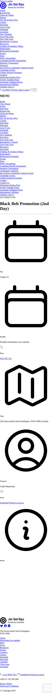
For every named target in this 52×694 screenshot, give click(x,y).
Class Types (5, 27)
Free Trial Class (6, 39)
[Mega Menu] (34, 89)
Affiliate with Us (7, 87)
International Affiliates (9, 84)
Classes (3, 22)
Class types (4, 664)
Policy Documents (7, 58)
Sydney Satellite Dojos (9, 80)
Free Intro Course (21, 90)
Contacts (3, 75)
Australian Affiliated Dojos (11, 82)
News (2, 645)
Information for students (10, 640)
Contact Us (4, 183)
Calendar (4, 662)
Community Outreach (9, 171)
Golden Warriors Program (11, 72)
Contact (3, 180)
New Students (6, 34)
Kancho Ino (5, 13)
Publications (5, 49)
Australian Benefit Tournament (13, 60)
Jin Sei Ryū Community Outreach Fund (16, 68)
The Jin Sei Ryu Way (9, 20)
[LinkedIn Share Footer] (5, 626)
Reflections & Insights (9, 51)
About (2, 10)
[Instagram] (9, 626)
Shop (2, 56)
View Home (5, 104)
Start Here (4, 109)
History (3, 17)
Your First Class (6, 37)
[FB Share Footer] (1, 626)
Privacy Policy (6, 684)
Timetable (4, 29)
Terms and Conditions (9, 686)
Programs (4, 25)
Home (2, 101)
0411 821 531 (6, 358)
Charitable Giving (7, 70)
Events (3, 53)
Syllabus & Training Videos (11, 46)
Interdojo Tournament (9, 63)
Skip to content (6, 1)
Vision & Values (7, 15)
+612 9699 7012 (9, 675)
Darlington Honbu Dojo (10, 77)
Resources (4, 44)
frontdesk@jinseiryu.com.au (12, 503)
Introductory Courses (9, 41)
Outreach (4, 65)
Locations (4, 32)
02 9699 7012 (8, 90)
